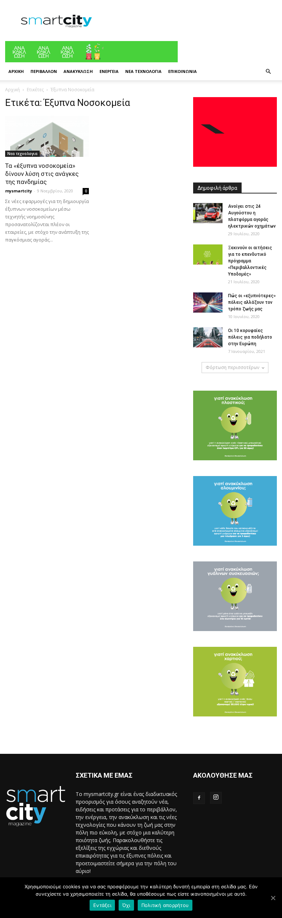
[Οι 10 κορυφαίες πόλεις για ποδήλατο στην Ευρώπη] (208, 337)
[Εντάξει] (272, 898)
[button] (268, 71)
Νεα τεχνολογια (143, 71)
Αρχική (12, 89)
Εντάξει (102, 905)
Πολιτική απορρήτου (165, 905)
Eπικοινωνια (182, 71)
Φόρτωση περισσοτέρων (232, 367)
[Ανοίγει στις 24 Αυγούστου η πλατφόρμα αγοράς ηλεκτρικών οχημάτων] (208, 213)
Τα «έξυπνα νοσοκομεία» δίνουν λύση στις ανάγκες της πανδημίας (42, 173)
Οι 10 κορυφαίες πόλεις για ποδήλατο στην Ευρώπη (250, 337)
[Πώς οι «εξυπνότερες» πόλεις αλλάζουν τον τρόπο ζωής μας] (208, 302)
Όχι (126, 905)
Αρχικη (16, 71)
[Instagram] (216, 798)
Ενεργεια (109, 71)
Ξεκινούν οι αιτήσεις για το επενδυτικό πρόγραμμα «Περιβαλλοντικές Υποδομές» (250, 261)
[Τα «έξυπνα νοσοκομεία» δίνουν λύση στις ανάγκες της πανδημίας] (47, 136)
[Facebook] (199, 798)
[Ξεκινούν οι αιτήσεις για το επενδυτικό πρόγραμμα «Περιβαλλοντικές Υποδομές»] (208, 254)
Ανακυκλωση (78, 71)
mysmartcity (18, 190)
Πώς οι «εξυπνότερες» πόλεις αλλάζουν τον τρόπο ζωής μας (252, 302)
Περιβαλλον (43, 71)
